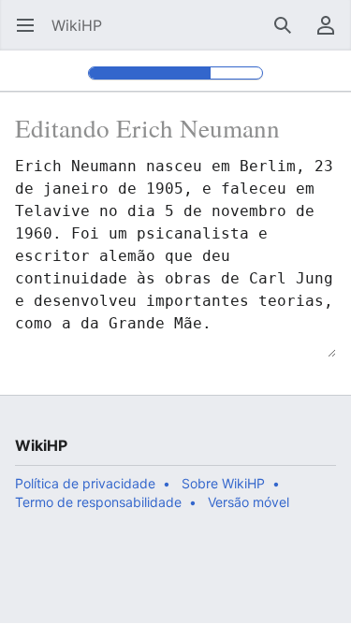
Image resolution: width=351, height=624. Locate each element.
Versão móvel (248, 502)
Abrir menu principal (31, 34)
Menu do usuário (331, 34)
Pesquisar (288, 34)
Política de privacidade (85, 483)
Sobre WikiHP (223, 483)
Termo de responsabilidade (98, 502)
